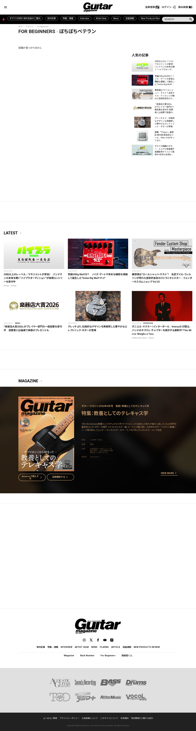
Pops (7, 286)
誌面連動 (130, 18)
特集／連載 (68, 18)
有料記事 (51, 18)
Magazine (30, 381)
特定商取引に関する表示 (142, 718)
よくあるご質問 (50, 718)
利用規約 (125, 718)
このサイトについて (109, 718)
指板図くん (127, 655)
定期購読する (60, 477)
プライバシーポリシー (69, 718)
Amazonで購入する (32, 477)
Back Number (87, 655)
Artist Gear (101, 18)
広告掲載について (90, 718)
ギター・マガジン (25, 26)
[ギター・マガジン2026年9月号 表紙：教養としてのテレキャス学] (46, 469)
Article (115, 647)
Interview (84, 18)
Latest (13, 233)
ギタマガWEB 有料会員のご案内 (24, 18)
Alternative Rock (140, 338)
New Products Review (152, 18)
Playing (104, 647)
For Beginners (42, 26)
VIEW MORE (169, 473)
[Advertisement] (98, 534)
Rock (14, 286)
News (116, 18)
